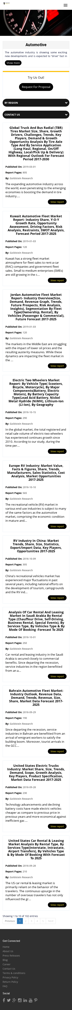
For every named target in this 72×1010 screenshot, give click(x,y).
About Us (8, 951)
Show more (13, 63)
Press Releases (11, 955)
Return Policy (10, 981)
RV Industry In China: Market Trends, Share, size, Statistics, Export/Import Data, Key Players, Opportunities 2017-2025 (36, 545)
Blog (5, 960)
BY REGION (11, 102)
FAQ (5, 986)
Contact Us (9, 968)
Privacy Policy (10, 977)
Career (6, 964)
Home (6, 946)
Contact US (12, 114)
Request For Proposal (36, 87)
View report (57, 202)
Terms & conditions (14, 973)
